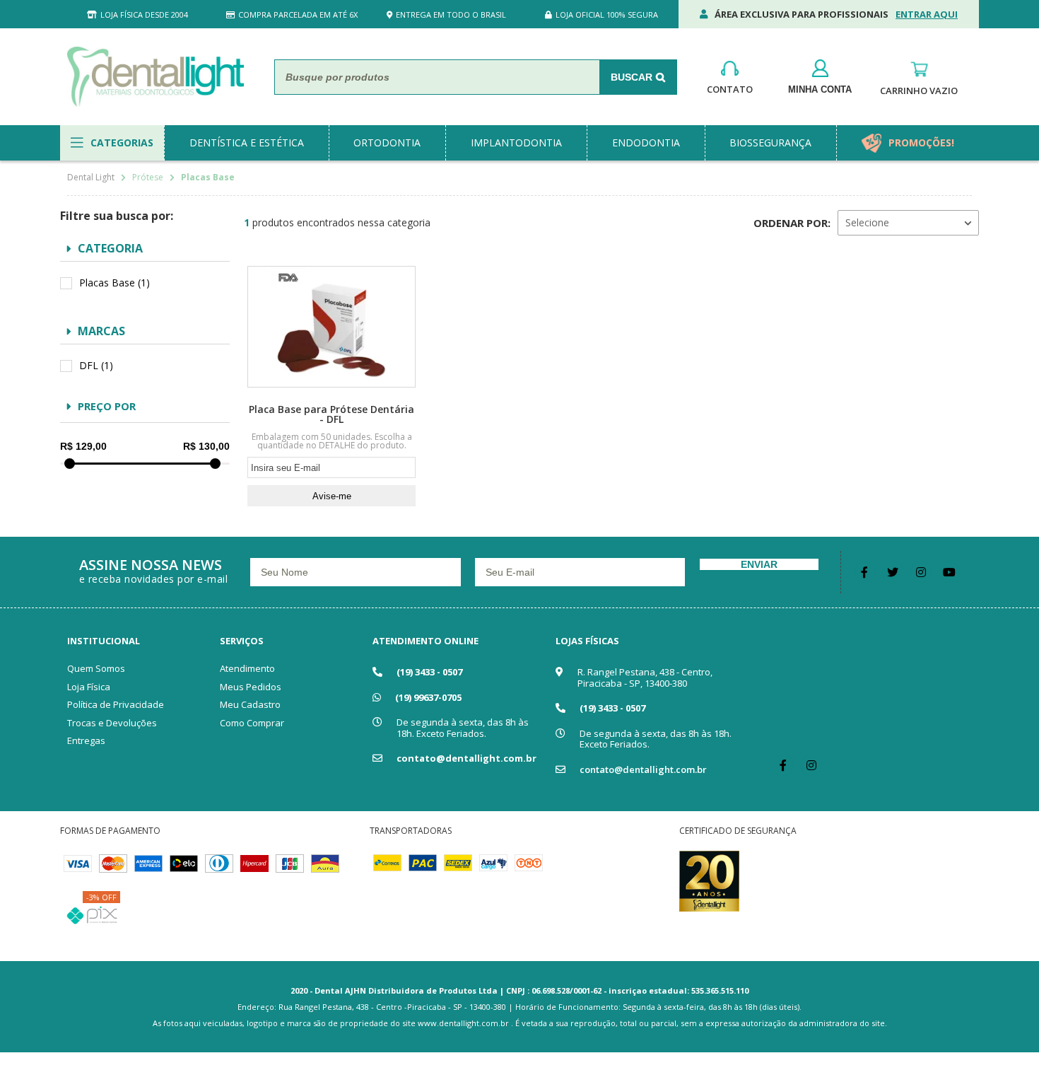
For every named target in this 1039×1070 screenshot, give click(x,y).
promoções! (921, 142)
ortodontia (387, 142)
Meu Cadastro (250, 704)
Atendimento (247, 668)
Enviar (759, 564)
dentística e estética (246, 142)
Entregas (86, 740)
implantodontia (516, 142)
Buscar (631, 77)
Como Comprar (252, 722)
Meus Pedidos (250, 686)
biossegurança (770, 142)
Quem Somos (96, 668)
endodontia (646, 142)
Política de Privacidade (115, 704)
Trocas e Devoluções (112, 722)
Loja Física (88, 686)
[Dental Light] (155, 77)
